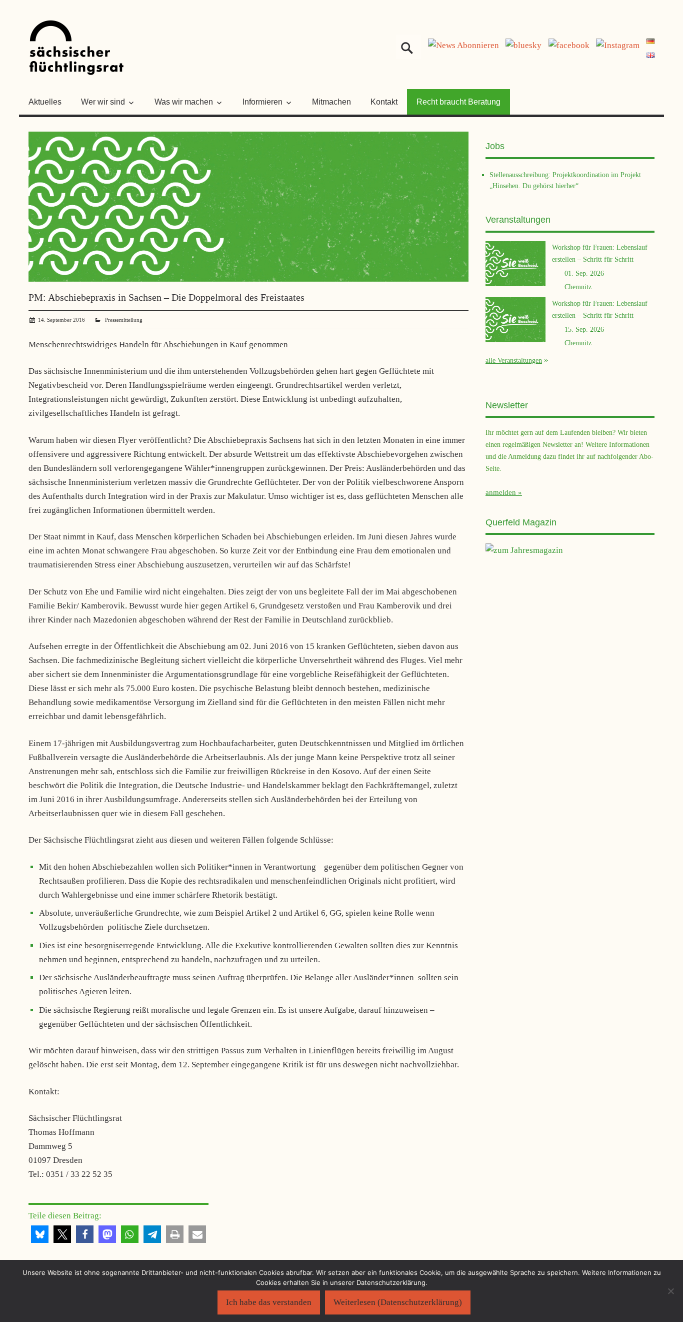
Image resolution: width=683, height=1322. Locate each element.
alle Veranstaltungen (514, 360)
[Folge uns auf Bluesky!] (524, 45)
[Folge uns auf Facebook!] (569, 45)
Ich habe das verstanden (269, 1302)
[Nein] (671, 1291)
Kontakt (384, 102)
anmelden (501, 492)
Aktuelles (45, 102)
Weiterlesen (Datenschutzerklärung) (398, 1302)
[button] (39, 1234)
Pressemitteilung (123, 320)
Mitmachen (331, 102)
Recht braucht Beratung (458, 102)
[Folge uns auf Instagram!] (618, 45)
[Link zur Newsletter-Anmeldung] (463, 45)
